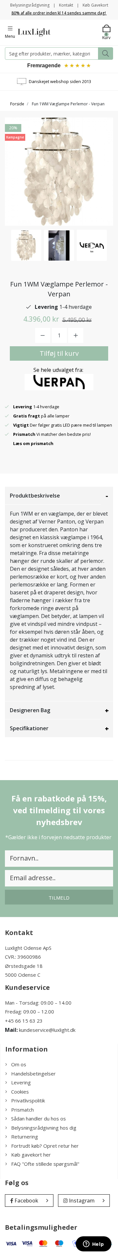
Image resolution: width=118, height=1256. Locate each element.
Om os (18, 1064)
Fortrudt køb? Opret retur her (45, 1145)
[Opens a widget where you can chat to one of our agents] (93, 1244)
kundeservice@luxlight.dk (47, 1030)
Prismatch (22, 1109)
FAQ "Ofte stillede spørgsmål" (45, 1163)
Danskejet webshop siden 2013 (60, 81)
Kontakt (66, 5)
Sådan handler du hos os (38, 1118)
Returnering (24, 1136)
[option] (26, 245)
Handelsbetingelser (33, 1073)
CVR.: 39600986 (23, 956)
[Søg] (105, 53)
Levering (21, 1082)
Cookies (20, 1091)
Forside (17, 104)
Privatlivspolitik (28, 1100)
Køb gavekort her (31, 1154)
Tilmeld (59, 897)
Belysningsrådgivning (29, 5)
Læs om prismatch (33, 443)
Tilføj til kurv (59, 353)
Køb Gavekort (95, 5)
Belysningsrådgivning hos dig (43, 1127)
